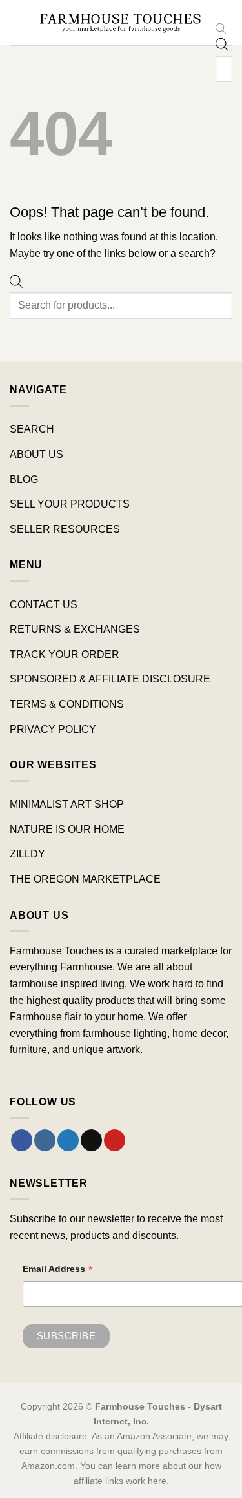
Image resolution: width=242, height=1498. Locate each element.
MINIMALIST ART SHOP (67, 804)
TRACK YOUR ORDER (64, 654)
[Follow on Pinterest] (114, 1140)
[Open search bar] (221, 30)
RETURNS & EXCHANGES (75, 629)
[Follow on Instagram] (44, 1140)
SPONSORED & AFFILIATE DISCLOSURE (110, 678)
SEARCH (32, 429)
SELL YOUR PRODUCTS (70, 503)
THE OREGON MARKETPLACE (85, 879)
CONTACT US (43, 604)
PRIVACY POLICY (53, 729)
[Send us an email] (91, 1140)
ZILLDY (27, 853)
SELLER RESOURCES (65, 529)
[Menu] (17, 22)
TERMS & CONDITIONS (67, 704)
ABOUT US (36, 454)
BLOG (24, 479)
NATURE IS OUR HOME (67, 829)
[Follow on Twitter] (68, 1140)
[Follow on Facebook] (21, 1140)
